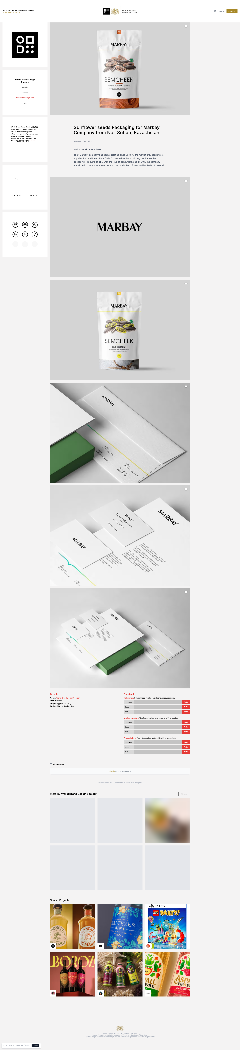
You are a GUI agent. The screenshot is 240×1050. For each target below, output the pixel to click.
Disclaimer (144, 1035)
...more (32, 141)
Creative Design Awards (129, 1037)
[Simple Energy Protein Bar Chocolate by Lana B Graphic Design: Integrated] (72, 820)
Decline (27, 1046)
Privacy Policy (97, 1035)
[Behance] (15, 234)
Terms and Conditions (131, 1035)
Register (232, 11)
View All (184, 794)
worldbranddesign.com (25, 98)
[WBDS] (15, 225)
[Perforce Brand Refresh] (72, 867)
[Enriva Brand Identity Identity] (120, 820)
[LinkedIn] (25, 234)
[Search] (215, 11)
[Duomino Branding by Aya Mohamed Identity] (167, 867)
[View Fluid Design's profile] (148, 946)
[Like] (186, 26)
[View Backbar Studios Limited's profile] (53, 946)
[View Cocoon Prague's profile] (148, 993)
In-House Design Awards (111, 1037)
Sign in (221, 11)
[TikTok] (35, 234)
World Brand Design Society (68, 698)
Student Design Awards (146, 1037)
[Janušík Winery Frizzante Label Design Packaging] (167, 820)
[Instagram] (25, 225)
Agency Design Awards (94, 1037)
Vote (186, 702)
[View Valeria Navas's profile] (53, 993)
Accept (35, 1046)
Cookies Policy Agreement (112, 1035)
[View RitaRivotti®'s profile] (101, 946)
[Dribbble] (35, 225)
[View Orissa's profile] (101, 993)
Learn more (19, 1046)
